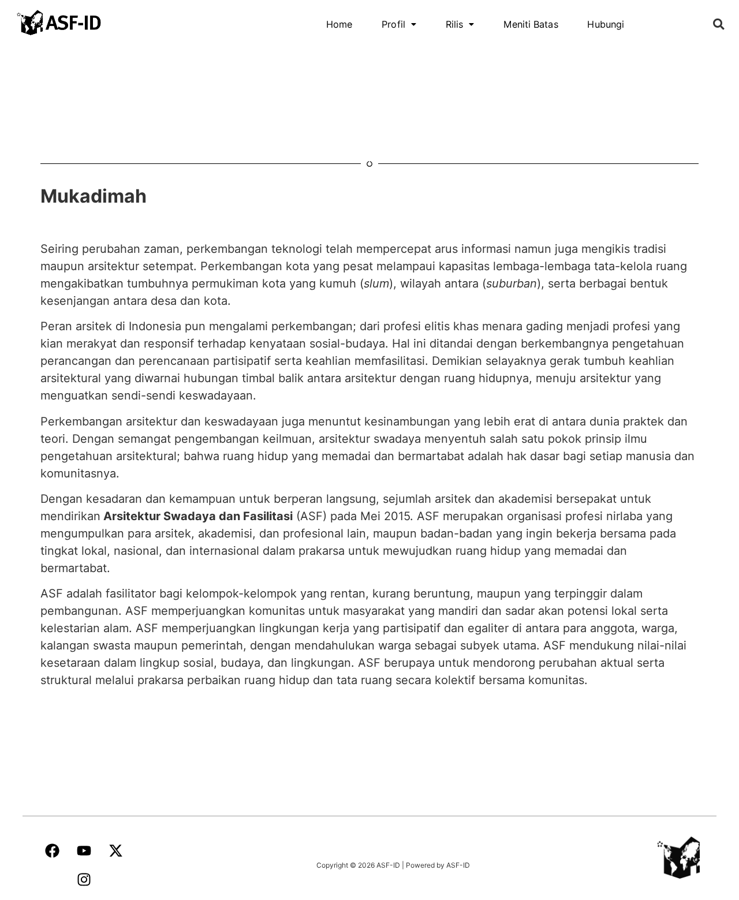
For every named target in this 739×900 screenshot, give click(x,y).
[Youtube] (83, 850)
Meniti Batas (530, 24)
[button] (399, 24)
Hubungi (606, 24)
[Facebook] (52, 850)
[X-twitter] (115, 850)
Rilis (454, 24)
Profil (393, 24)
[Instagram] (83, 879)
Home (339, 24)
